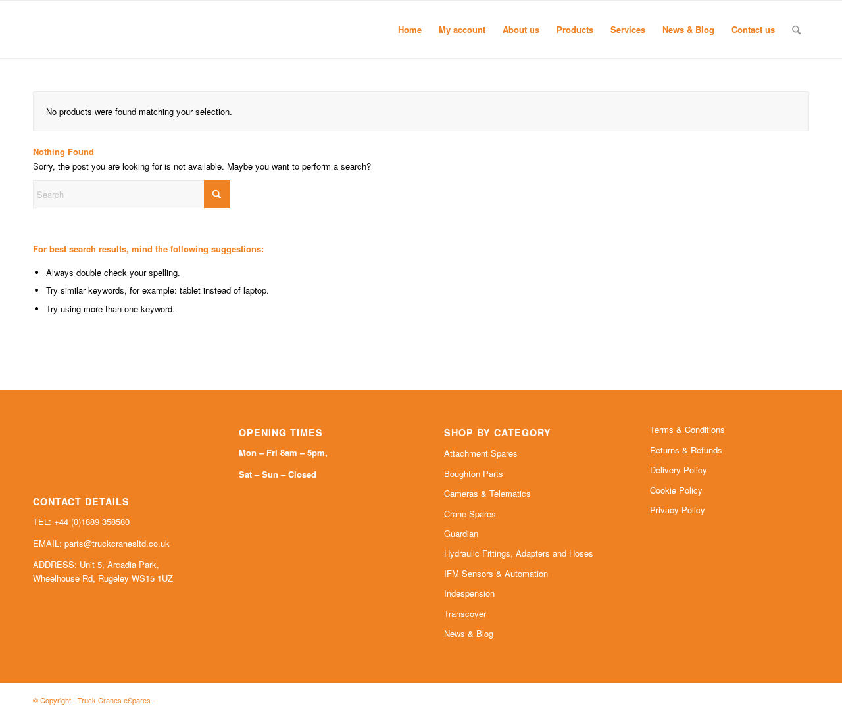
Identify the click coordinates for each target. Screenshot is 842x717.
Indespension (469, 593)
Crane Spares (470, 513)
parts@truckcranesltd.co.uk (117, 543)
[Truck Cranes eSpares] (131, 29)
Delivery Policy (678, 469)
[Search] (796, 29)
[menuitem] (409, 29)
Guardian (461, 533)
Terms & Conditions (687, 429)
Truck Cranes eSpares (114, 700)
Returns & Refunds (686, 450)
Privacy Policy (677, 509)
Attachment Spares (481, 453)
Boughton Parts (473, 473)
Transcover (465, 613)
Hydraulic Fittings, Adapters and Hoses (518, 553)
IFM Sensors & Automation (496, 573)
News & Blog (468, 633)
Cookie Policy (676, 490)
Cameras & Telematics (487, 493)
